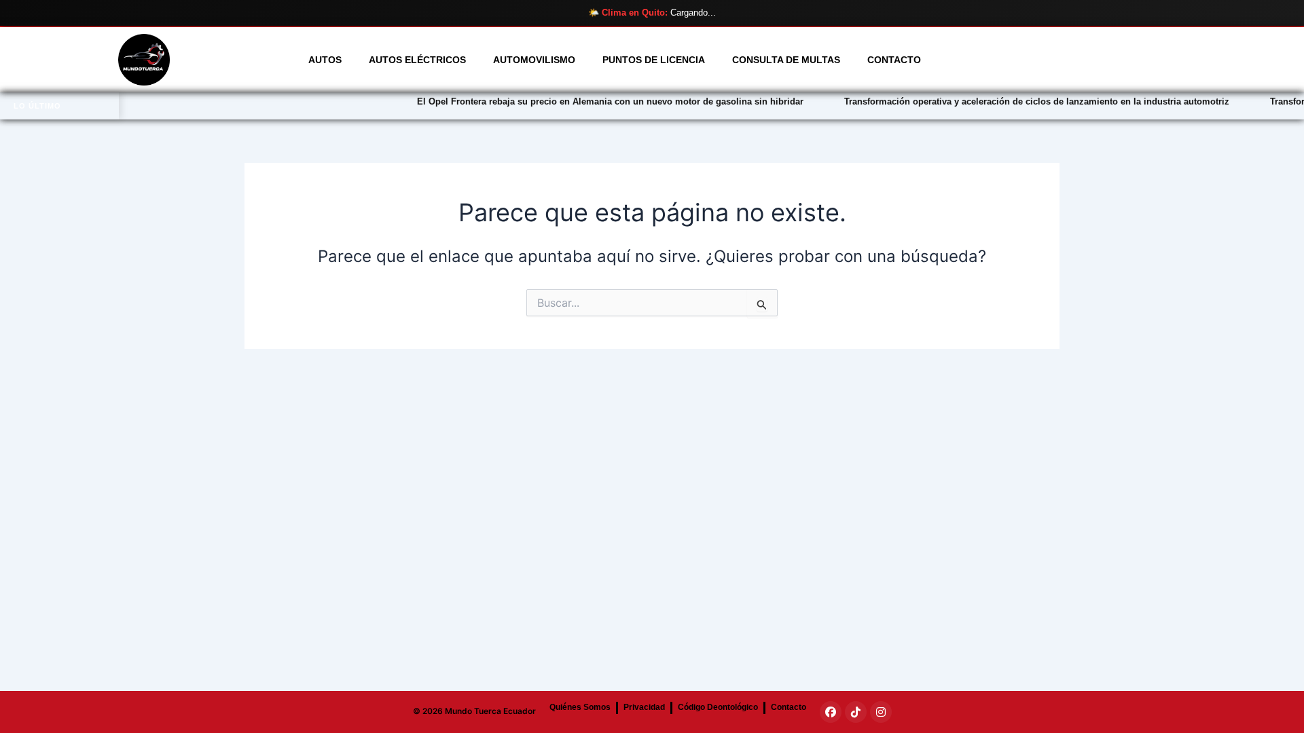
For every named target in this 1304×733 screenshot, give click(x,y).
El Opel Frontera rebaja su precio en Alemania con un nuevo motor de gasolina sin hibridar (579, 101)
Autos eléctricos (417, 59)
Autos (325, 59)
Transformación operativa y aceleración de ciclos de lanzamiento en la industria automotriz (1006, 101)
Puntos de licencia (653, 59)
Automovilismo (534, 59)
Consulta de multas (786, 59)
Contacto (894, 59)
